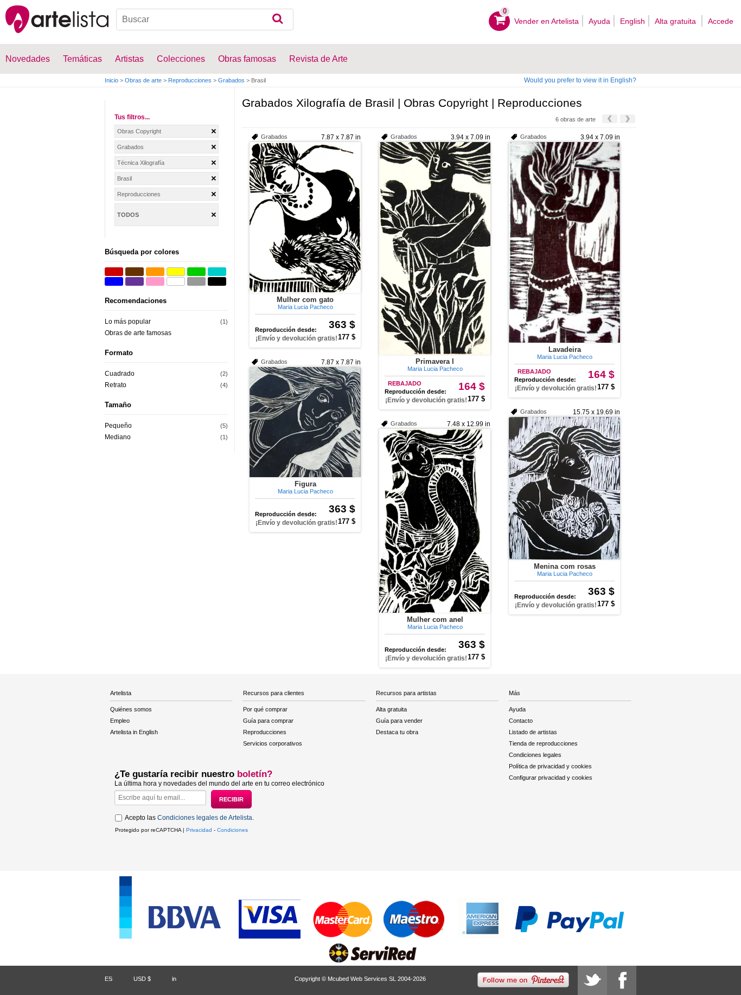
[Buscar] (277, 19)
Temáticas (82, 58)
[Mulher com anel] (434, 521)
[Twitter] (592, 980)
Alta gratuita (676, 21)
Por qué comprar (265, 709)
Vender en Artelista (546, 21)
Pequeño (118, 425)
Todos (128, 214)
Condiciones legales (535, 755)
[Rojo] (114, 271)
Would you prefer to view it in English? (580, 80)
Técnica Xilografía (140, 162)
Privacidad (199, 830)
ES (108, 978)
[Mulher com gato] (305, 217)
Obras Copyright (139, 131)
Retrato (115, 385)
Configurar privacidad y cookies (550, 777)
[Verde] (196, 271)
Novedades (27, 58)
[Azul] (114, 281)
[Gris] (196, 281)
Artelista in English (134, 732)
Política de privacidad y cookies (550, 766)
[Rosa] (155, 281)
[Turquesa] (217, 271)
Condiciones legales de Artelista (204, 817)
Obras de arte (143, 80)
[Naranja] (155, 271)
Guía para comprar (268, 720)
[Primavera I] (434, 248)
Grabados (231, 80)
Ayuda (599, 21)
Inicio (111, 80)
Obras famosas (247, 58)
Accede (720, 21)
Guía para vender (399, 720)
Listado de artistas (533, 732)
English (632, 21)
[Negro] (217, 281)
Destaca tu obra (397, 732)
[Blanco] (176, 281)
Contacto (521, 720)
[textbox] (205, 19)
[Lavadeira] (564, 242)
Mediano (118, 437)
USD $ (142, 978)
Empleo (120, 720)
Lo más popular (128, 321)
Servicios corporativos (272, 743)
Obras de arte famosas (138, 333)
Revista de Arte (318, 58)
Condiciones (232, 830)
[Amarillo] (176, 271)
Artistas (129, 58)
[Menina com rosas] (564, 488)
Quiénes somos (131, 709)
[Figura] (305, 422)
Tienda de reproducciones (543, 743)
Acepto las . (189, 817)
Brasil (124, 178)
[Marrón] (134, 271)
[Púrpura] (134, 281)
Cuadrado (120, 373)
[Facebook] (621, 980)
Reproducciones (190, 80)
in (174, 978)
